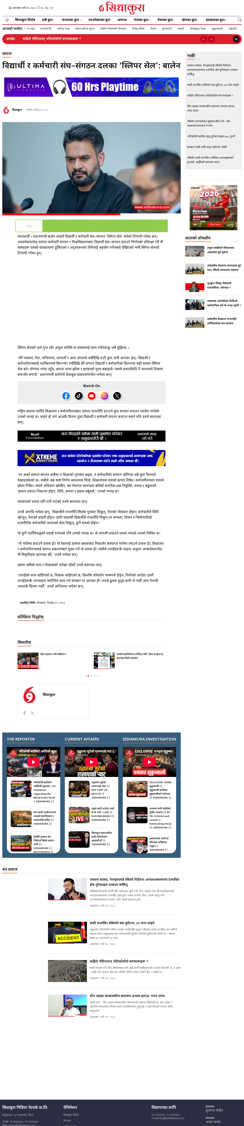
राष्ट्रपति (205, 29)
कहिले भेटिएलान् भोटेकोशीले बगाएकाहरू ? (52, 39)
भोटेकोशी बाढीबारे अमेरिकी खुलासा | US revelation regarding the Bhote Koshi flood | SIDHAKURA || (45, 792)
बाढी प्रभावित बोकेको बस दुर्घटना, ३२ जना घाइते (122, 923)
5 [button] (98, 675)
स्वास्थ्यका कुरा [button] (215, 20)
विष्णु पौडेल (111, 29)
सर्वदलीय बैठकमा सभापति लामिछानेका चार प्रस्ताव (221, 321)
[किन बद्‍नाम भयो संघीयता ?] (28, 661)
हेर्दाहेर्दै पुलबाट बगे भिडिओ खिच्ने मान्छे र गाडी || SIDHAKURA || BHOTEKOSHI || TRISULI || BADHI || (45, 848)
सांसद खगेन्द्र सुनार (57, 29)
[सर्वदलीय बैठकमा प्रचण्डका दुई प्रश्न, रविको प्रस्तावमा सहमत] (194, 269)
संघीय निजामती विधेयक (86, 29)
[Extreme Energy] (91, 458)
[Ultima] (91, 87)
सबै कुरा (67, 1121)
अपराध (122, 20)
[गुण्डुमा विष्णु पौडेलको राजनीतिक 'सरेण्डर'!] (194, 287)
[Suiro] (91, 226)
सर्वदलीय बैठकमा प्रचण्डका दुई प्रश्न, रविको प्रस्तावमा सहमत (224, 268)
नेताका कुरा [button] (141, 20)
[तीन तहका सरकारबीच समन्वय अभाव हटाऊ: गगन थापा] (67, 1006)
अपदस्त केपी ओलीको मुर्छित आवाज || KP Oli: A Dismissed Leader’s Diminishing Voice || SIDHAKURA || (160, 818)
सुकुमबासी (190, 29)
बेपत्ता (126, 29)
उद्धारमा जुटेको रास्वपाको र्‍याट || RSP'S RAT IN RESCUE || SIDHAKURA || (101, 790)
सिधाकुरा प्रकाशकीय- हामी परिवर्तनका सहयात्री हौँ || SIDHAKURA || (102, 838)
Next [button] (211, 39)
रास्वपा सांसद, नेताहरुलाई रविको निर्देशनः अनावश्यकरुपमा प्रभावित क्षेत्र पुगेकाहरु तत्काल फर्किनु (134, 882)
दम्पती (153, 29)
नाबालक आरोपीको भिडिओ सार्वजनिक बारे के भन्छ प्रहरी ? (224, 304)
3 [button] (91, 675)
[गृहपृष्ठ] (7, 20)
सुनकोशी (139, 29)
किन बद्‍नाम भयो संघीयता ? (53, 654)
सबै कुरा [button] (47, 20)
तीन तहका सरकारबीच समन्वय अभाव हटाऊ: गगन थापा (127, 996)
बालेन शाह (220, 29)
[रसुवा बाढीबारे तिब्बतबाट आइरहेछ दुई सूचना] (194, 251)
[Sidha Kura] (122, 8)
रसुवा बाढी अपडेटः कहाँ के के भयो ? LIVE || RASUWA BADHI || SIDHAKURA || (103, 814)
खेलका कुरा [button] (189, 20)
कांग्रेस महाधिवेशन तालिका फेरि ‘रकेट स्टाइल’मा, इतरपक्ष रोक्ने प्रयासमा (140, 656)
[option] (110, 39)
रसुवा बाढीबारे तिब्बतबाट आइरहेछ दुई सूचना (220, 250)
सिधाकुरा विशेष (25, 20)
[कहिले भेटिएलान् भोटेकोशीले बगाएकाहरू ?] (67, 971)
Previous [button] (203, 39)
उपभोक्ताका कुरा (99, 20)
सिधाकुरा (17, 110)
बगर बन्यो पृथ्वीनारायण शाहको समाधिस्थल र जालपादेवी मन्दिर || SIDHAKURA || (45, 818)
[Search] (240, 20)
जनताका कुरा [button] (70, 20)
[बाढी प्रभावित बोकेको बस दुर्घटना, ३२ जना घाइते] (67, 933)
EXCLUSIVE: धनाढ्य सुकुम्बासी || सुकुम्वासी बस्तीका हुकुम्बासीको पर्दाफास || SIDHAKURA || (160, 790)
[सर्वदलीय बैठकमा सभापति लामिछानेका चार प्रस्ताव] (194, 322)
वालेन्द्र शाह (36, 29)
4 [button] (94, 675)
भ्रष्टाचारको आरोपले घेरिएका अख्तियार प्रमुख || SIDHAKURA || (159, 844)
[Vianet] (213, 207)
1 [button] (85, 675)
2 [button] (88, 675)
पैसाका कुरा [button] (165, 20)
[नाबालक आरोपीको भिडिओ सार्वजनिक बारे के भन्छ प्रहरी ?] (194, 304)
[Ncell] (91, 436)
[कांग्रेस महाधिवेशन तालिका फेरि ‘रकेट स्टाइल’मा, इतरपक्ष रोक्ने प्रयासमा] (104, 661)
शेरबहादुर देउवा (171, 29)
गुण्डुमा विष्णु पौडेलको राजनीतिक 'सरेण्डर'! (219, 286)
